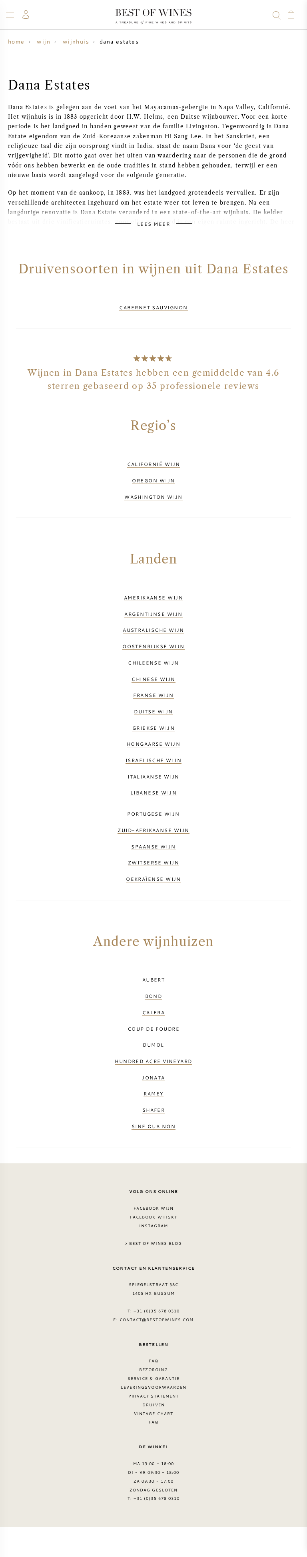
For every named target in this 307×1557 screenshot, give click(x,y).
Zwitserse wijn (153, 862)
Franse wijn (153, 695)
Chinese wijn (153, 679)
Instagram (153, 1225)
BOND (153, 996)
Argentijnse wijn (153, 614)
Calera (153, 1012)
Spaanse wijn (153, 846)
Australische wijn (153, 630)
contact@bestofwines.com (157, 1319)
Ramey (153, 1093)
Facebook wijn (154, 1208)
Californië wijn (153, 464)
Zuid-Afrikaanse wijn (153, 830)
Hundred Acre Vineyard (153, 1061)
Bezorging (153, 1369)
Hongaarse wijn (153, 744)
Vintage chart (153, 1413)
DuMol (153, 1044)
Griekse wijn (153, 728)
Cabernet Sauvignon (153, 307)
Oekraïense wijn (153, 879)
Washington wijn (153, 497)
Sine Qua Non (153, 1126)
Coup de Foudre (153, 1028)
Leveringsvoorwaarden (153, 1387)
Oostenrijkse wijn (153, 646)
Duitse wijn (153, 711)
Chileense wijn (153, 662)
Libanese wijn (153, 792)
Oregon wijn (153, 480)
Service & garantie (153, 1378)
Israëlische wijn (153, 760)
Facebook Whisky (153, 1217)
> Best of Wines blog (153, 1243)
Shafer (153, 1110)
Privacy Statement (153, 1396)
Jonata (153, 1077)
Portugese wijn (153, 813)
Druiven (153, 1405)
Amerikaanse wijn (153, 597)
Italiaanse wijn (153, 776)
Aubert (153, 979)
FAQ (153, 1361)
